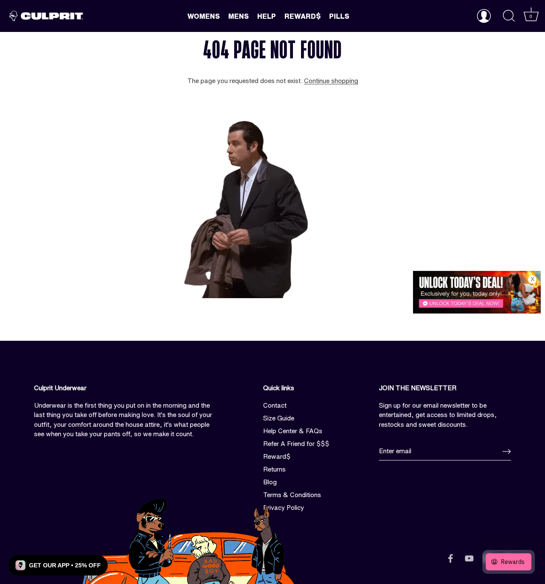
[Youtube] (469, 558)
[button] (58, 565)
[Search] (508, 16)
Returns (274, 469)
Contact (275, 405)
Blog (270, 482)
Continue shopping (331, 81)
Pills (339, 16)
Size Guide (278, 418)
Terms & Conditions (292, 495)
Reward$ (302, 16)
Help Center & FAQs (292, 431)
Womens (203, 16)
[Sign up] (506, 451)
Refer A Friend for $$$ (296, 443)
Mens (238, 16)
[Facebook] (450, 558)
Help (266, 16)
